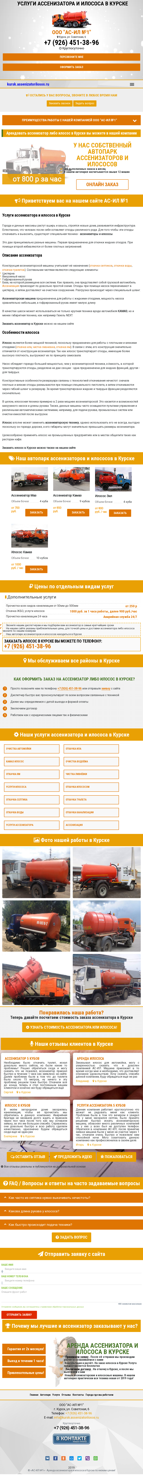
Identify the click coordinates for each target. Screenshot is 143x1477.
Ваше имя (7, 1264)
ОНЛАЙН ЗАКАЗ (102, 184)
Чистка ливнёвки (76, 774)
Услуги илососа (16, 786)
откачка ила (24, 347)
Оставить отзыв (29, 1157)
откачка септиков (101, 265)
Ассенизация (10, 286)
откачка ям (63, 347)
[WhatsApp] (95, 1458)
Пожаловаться (118, 1157)
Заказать (36, 512)
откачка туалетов (13, 270)
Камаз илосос (15, 761)
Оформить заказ (71, 67)
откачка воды (123, 265)
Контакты (78, 1394)
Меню (132, 83)
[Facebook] (55, 1458)
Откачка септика (16, 799)
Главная (34, 1394)
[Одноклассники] (63, 1458)
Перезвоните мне (71, 57)
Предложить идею (74, 1157)
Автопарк (45, 1394)
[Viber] (87, 1458)
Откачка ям (13, 774)
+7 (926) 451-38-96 (71, 42)
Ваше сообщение (12, 1287)
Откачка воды (15, 812)
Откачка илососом (77, 786)
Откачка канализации (80, 812)
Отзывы (66, 1394)
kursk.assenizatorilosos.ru (28, 84)
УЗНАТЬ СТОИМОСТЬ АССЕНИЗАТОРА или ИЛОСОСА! (73, 1027)
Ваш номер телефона (14, 1276)
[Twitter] (79, 1458)
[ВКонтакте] (47, 1458)
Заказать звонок (59, 103)
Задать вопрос (84, 103)
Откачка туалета (76, 799)
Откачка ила (73, 748)
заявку (105, 688)
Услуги (56, 1394)
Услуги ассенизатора (19, 825)
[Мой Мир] (71, 1458)
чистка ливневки (44, 347)
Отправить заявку (19, 1314)
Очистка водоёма (77, 761)
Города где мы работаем (99, 1394)
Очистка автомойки (18, 748)
